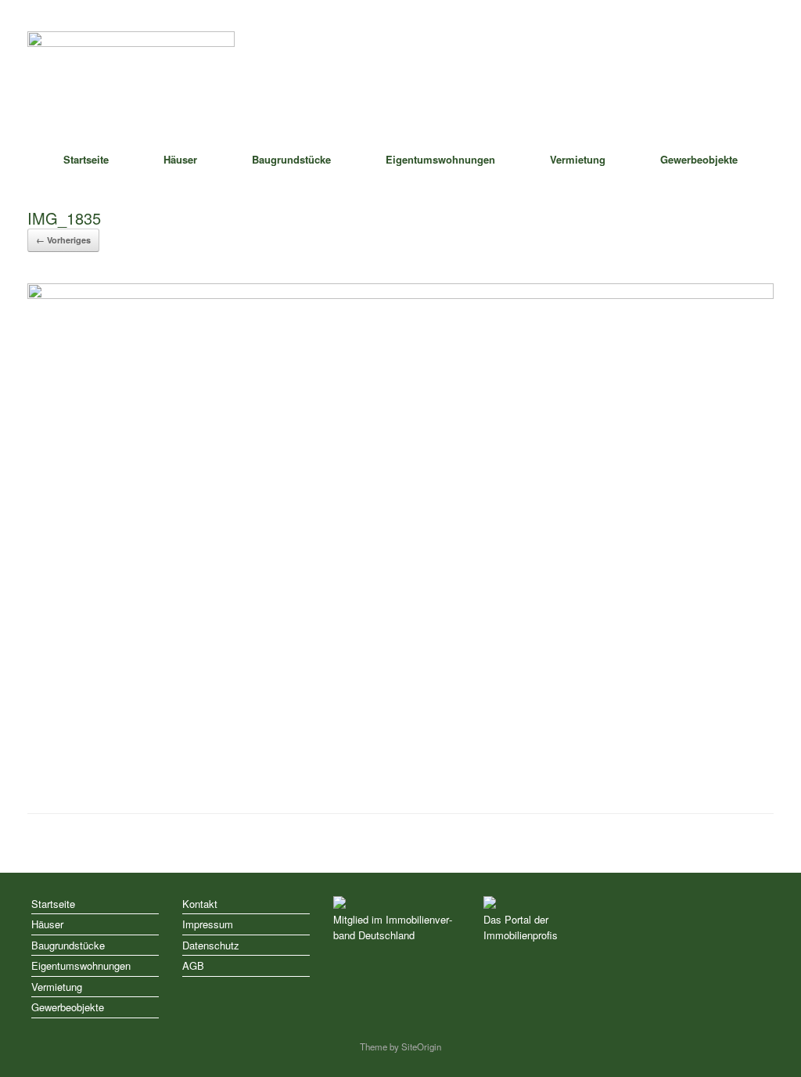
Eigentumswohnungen (440, 159)
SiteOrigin (421, 1046)
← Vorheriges (63, 240)
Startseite (86, 159)
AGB (193, 965)
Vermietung (577, 159)
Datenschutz (210, 945)
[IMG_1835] (400, 294)
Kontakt (199, 903)
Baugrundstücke (291, 159)
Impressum (207, 924)
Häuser (180, 159)
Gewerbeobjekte (699, 159)
